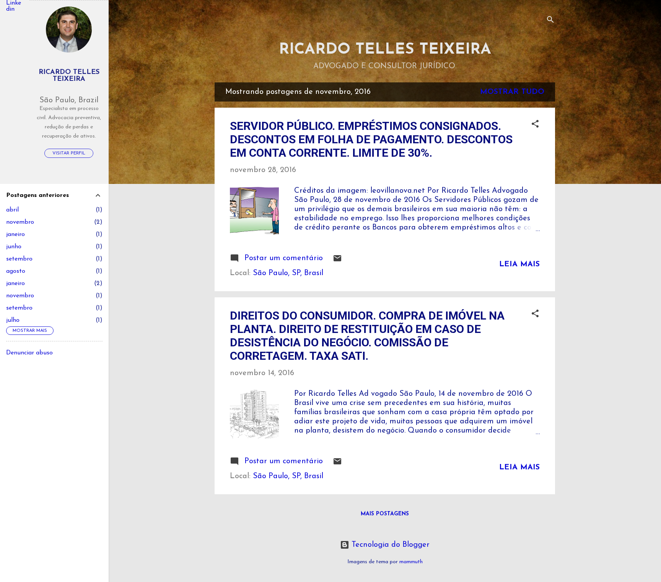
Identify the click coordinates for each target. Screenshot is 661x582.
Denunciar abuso (29, 353)
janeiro (15, 234)
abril (12, 210)
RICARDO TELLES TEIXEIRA (385, 49)
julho (13, 320)
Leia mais (519, 264)
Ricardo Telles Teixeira (69, 76)
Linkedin (13, 6)
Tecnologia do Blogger (389, 545)
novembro (20, 222)
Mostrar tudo (512, 92)
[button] (535, 125)
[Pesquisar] (550, 21)
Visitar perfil (68, 153)
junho (13, 247)
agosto (15, 271)
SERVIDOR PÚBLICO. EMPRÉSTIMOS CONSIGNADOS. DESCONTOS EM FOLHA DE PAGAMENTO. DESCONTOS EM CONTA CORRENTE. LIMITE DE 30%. (371, 139)
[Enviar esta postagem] (337, 261)
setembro (19, 259)
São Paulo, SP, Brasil (288, 273)
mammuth (411, 562)
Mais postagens (385, 514)
